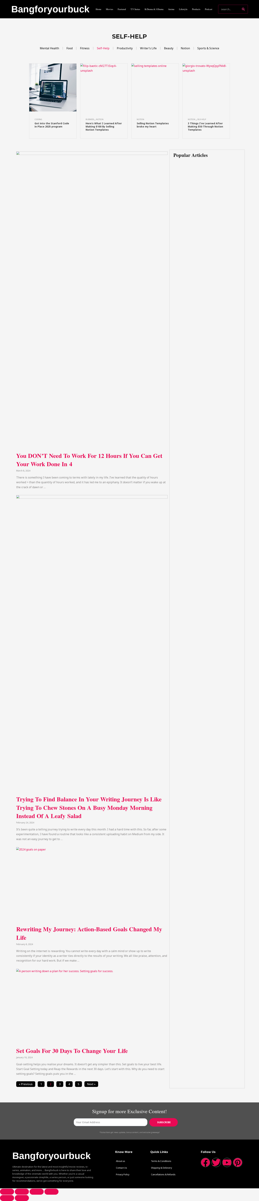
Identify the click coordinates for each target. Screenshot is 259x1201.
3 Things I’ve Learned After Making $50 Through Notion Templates (205, 126)
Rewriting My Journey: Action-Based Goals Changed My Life (89, 933)
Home (98, 9)
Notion (185, 48)
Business (90, 119)
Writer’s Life (148, 48)
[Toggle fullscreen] (37, 1192)
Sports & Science (208, 48)
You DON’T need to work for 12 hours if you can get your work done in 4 (89, 459)
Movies (109, 9)
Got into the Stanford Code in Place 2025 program (52, 125)
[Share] (22, 1192)
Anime (171, 9)
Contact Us (121, 1167)
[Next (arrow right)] (22, 1198)
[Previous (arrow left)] (7, 1198)
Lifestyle (183, 9)
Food (69, 48)
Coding (38, 119)
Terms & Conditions (161, 1161)
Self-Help (103, 48)
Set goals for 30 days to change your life (72, 1050)
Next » (91, 1084)
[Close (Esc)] (7, 1192)
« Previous (26, 1084)
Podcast (208, 9)
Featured (122, 9)
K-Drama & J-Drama (154, 9)
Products (196, 9)
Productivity (125, 48)
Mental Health (49, 48)
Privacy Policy (122, 1174)
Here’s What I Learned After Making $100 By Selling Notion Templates (104, 126)
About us (120, 1161)
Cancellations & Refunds (163, 1174)
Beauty (168, 48)
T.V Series (135, 9)
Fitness (85, 48)
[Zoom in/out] (51, 1192)
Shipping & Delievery (161, 1167)
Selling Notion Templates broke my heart (153, 125)
